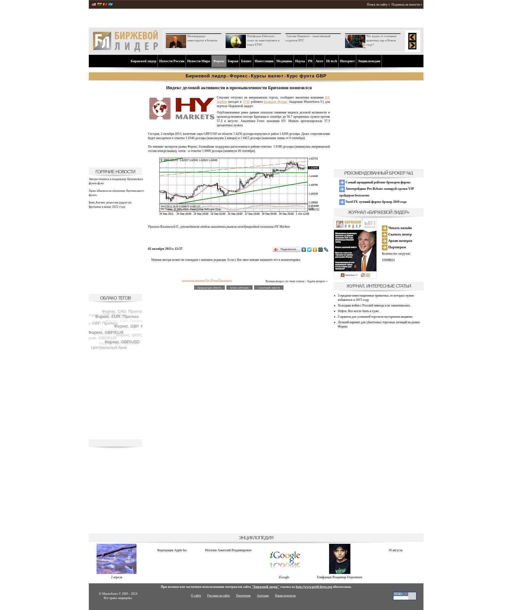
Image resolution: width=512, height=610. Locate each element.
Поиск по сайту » (378, 4)
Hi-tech (331, 61)
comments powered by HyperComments (206, 280)
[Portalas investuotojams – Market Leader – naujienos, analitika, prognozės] (99, 5)
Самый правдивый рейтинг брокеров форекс (378, 182)
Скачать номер (399, 234)
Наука (300, 61)
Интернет (347, 61)
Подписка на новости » (406, 4)
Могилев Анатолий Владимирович (228, 550)
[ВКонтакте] (304, 249)
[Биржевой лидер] (125, 51)
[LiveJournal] (326, 249)
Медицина (284, 61)
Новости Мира (198, 61)
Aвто (319, 61)
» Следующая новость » (268, 287)
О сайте (196, 595)
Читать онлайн (399, 228)
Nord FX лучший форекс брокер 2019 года (375, 202)
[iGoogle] (284, 573)
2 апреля (116, 577)
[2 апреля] (117, 573)
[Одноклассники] (315, 249)
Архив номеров (399, 241)
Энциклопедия (369, 61)
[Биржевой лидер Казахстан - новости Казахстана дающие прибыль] (110, 5)
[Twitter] (309, 249)
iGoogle (284, 577)
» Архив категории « (239, 287)
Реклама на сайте (218, 595)
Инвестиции (264, 61)
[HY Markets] (181, 119)
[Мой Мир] (320, 249)
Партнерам (396, 247)
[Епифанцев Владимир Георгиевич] (339, 573)
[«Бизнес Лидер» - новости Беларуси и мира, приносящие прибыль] (105, 5)
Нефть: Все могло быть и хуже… (360, 311)
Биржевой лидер (143, 61)
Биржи (233, 61)
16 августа (395, 550)
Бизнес (246, 61)
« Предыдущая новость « (209, 287)
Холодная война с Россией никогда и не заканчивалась (374, 305)
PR (310, 61)
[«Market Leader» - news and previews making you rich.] (93, 5)
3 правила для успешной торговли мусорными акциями (375, 316)
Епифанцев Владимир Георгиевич (339, 577)
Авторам (263, 595)
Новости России (171, 61)
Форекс (219, 61)
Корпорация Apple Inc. (172, 550)
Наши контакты (285, 595)
